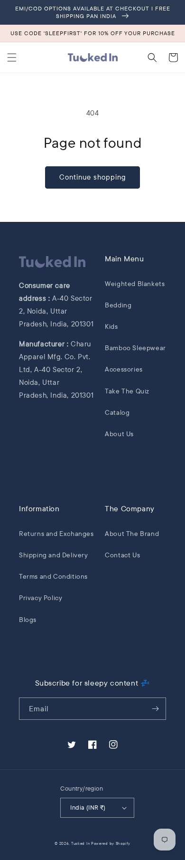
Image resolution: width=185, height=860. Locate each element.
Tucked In (81, 843)
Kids (111, 326)
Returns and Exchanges (56, 533)
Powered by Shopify (110, 843)
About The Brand (132, 533)
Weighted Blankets (135, 283)
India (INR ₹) (87, 807)
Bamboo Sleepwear (135, 348)
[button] (11, 57)
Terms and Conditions (53, 576)
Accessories (124, 369)
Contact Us (122, 555)
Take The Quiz (127, 391)
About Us (119, 434)
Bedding (118, 305)
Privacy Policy (40, 597)
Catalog (117, 412)
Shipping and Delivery (53, 555)
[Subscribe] (155, 709)
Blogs (28, 619)
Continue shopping (92, 177)
